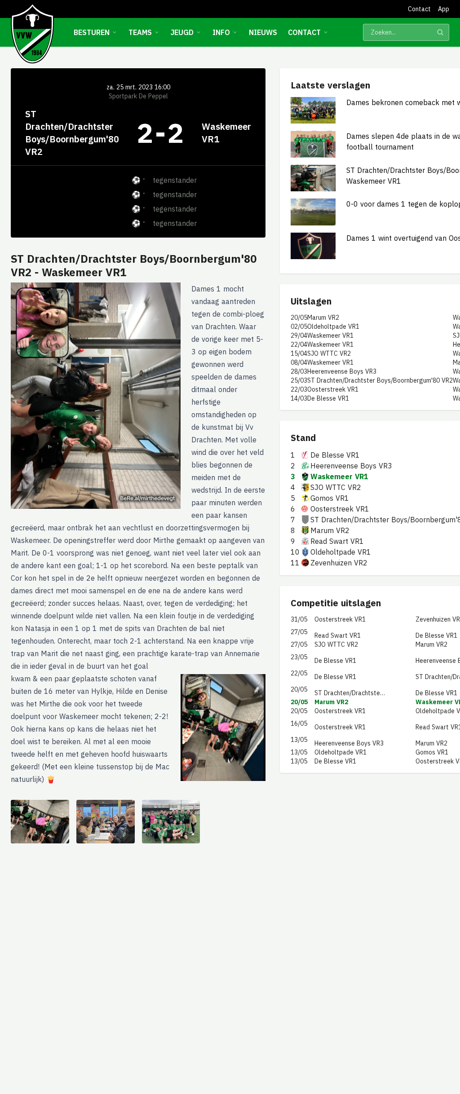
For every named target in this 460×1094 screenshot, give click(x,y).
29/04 (299, 335)
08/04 (299, 362)
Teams (140, 32)
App (443, 9)
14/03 (299, 398)
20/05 (299, 317)
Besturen (92, 32)
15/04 (299, 353)
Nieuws (263, 32)
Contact (419, 9)
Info (221, 32)
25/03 (299, 380)
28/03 (299, 371)
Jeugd (182, 32)
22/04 (299, 344)
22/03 (299, 389)
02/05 (299, 326)
